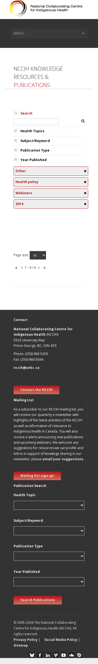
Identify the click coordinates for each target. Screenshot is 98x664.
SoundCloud (71, 655)
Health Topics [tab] (32, 131)
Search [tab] (26, 113)
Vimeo (56, 655)
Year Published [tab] (33, 159)
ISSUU (79, 655)
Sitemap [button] (21, 645)
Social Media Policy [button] (60, 639)
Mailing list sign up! (37, 475)
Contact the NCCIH (36, 389)
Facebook (40, 655)
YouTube (63, 655)
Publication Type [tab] (35, 150)
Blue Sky (32, 655)
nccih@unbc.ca (26, 367)
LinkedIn (48, 655)
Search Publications (37, 600)
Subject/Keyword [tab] (35, 140)
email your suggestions (62, 459)
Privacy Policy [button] (26, 639)
